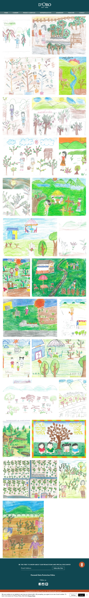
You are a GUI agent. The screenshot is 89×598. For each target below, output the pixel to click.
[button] (15, 13)
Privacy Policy (31, 596)
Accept (81, 595)
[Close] (87, 595)
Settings (73, 595)
